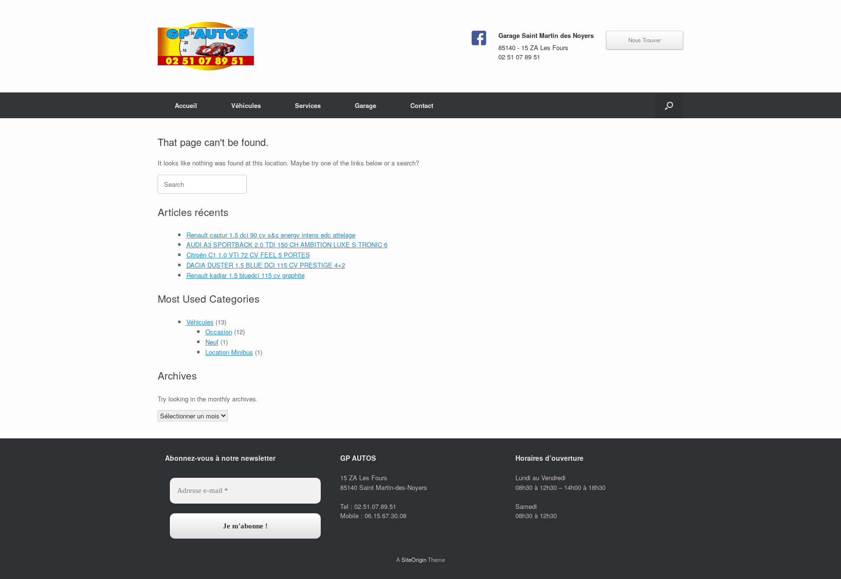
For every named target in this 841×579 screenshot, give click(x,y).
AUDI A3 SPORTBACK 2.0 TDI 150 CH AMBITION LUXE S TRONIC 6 (286, 244)
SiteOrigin (414, 559)
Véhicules (246, 105)
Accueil (186, 105)
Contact (421, 105)
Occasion (218, 331)
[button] (669, 105)
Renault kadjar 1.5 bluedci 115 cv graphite (245, 275)
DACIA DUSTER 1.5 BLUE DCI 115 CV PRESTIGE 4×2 (265, 265)
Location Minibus (229, 352)
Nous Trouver (644, 40)
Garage (365, 105)
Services (308, 105)
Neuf (212, 341)
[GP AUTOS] (206, 46)
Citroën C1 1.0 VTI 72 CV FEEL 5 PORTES (248, 254)
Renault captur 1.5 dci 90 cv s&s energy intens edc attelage (270, 234)
